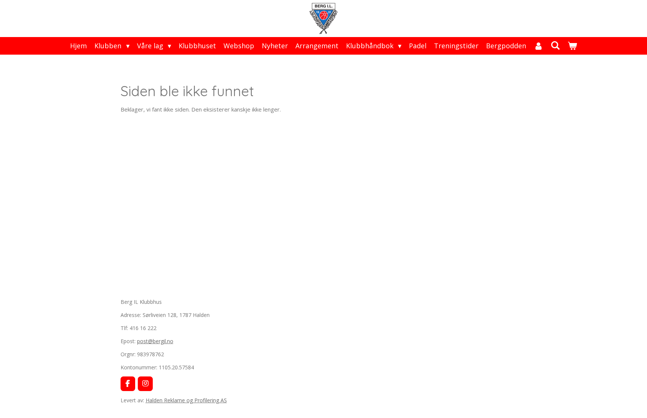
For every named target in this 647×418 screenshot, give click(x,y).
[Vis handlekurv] (572, 46)
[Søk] (555, 45)
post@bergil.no (155, 341)
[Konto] (538, 46)
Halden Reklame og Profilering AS (186, 400)
